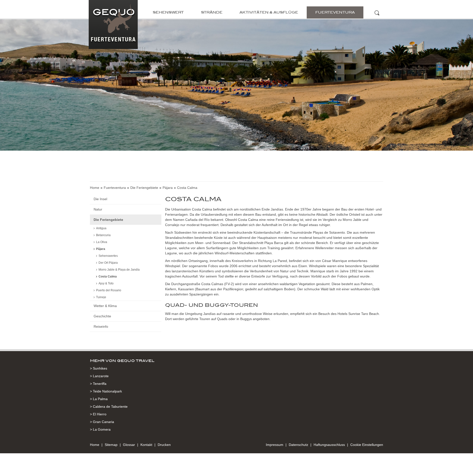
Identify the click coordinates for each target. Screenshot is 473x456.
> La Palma (99, 399)
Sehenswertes (108, 256)
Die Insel (100, 199)
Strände (211, 12)
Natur (98, 209)
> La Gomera (100, 429)
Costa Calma (108, 276)
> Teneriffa (98, 384)
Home (94, 188)
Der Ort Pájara (108, 262)
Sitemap (111, 445)
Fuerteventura (335, 12)
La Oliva (101, 242)
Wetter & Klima (105, 306)
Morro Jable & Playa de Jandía (119, 269)
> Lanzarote (99, 376)
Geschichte (102, 316)
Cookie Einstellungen (366, 445)
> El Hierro (98, 414)
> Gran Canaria (102, 422)
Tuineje (101, 297)
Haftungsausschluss (329, 445)
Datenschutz (298, 445)
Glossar (129, 445)
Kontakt (146, 445)
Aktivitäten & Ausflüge (268, 12)
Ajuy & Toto (106, 283)
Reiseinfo (101, 326)
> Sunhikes (98, 368)
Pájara (168, 188)
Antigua (101, 228)
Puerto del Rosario (108, 290)
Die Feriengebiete (144, 188)
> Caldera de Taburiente (109, 406)
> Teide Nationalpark (106, 391)
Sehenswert (168, 12)
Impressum (274, 445)
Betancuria (103, 235)
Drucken (164, 445)
